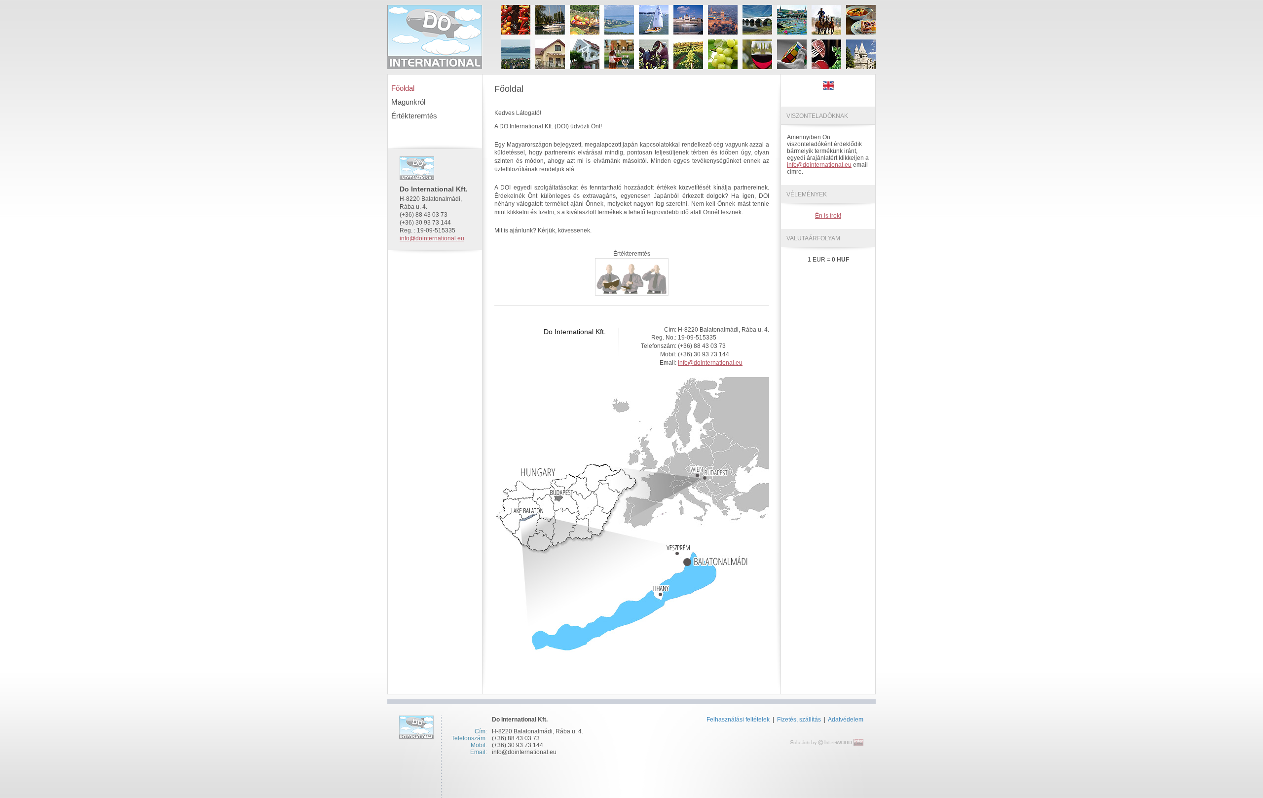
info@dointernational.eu (432, 238)
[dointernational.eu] (435, 37)
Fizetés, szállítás (799, 719)
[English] (828, 87)
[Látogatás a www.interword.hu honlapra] (826, 742)
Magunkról (408, 102)
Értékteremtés (414, 116)
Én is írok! (828, 215)
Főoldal (402, 88)
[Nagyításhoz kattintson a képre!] (632, 650)
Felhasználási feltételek (738, 719)
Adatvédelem (845, 719)
